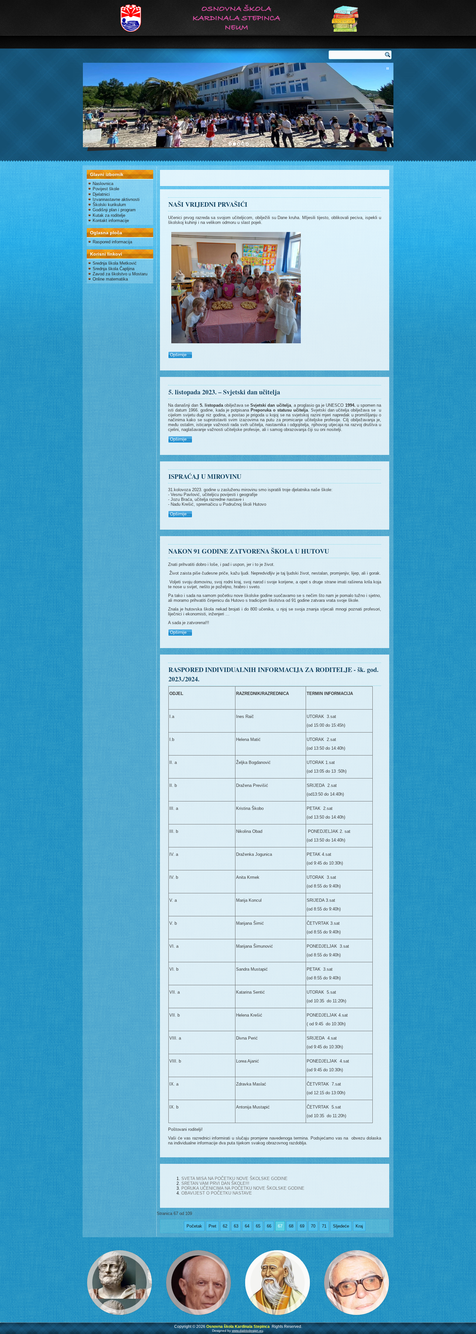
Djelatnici (101, 194)
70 (313, 1226)
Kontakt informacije (111, 220)
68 (291, 1226)
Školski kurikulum (109, 204)
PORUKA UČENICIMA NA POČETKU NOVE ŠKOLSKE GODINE (242, 1188)
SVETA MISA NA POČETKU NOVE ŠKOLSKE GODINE (234, 1178)
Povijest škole (106, 188)
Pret (212, 1226)
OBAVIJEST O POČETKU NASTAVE (216, 1193)
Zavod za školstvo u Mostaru (120, 273)
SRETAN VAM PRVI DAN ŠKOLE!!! (215, 1183)
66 (269, 1226)
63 (236, 1226)
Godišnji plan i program (114, 209)
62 (225, 1226)
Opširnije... (180, 354)
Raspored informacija (112, 241)
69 (302, 1226)
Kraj (359, 1226)
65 (258, 1226)
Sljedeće (341, 1226)
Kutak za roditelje (109, 215)
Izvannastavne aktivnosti (116, 199)
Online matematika (110, 279)
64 (247, 1226)
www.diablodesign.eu (247, 1330)
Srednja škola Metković (115, 263)
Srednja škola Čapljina (113, 268)
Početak (194, 1226)
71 (324, 1226)
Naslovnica (103, 183)
